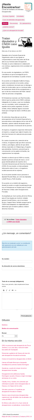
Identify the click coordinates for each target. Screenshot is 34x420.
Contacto (22, 416)
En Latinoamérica (25, 23)
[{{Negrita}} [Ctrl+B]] (3, 290)
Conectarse (15, 416)
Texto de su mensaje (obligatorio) (13, 281)
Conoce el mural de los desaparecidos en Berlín (16, 359)
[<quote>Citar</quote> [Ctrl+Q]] (12, 290)
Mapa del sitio (6, 416)
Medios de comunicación (10, 328)
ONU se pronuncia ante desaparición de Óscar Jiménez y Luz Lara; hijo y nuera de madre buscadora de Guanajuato (16, 348)
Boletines (5, 325)
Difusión (5, 23)
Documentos (14, 23)
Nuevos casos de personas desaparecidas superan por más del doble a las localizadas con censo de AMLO (16, 397)
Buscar (4, 333)
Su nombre (5, 259)
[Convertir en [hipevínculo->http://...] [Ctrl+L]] (9, 290)
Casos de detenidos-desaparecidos (13, 20)
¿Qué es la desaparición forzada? (13, 30)
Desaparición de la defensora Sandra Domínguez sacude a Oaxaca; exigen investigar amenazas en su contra (17, 376)
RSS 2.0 (29, 416)
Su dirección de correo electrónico (13, 266)
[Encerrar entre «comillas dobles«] (15, 290)
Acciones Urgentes (8, 16)
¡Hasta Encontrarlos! (11, 6)
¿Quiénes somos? (8, 27)
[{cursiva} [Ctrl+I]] (6, 290)
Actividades (20, 16)
